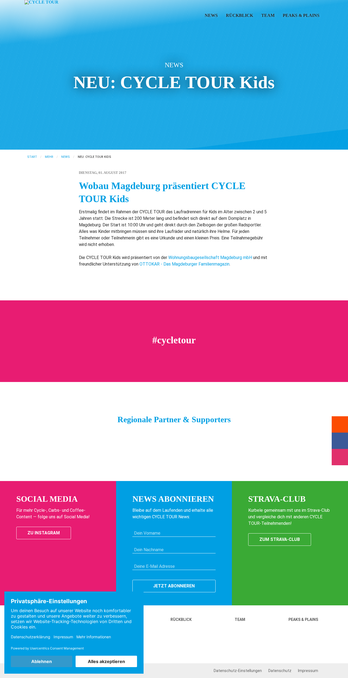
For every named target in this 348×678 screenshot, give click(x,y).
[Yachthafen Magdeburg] (276, 433)
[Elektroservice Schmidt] (249, 433)
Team (268, 15)
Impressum (308, 670)
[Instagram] (340, 457)
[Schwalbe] (113, 433)
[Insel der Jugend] (221, 433)
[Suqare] (235, 433)
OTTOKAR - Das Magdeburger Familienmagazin (184, 264)
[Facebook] (340, 441)
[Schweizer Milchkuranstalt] (194, 433)
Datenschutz (279, 670)
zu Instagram (43, 532)
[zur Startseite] (48, 20)
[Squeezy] (126, 433)
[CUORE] (140, 433)
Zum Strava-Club (279, 539)
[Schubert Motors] (85, 433)
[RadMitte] (99, 433)
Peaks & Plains (301, 15)
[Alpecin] (181, 433)
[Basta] (167, 433)
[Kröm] (153, 433)
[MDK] (72, 433)
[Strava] (340, 424)
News (211, 15)
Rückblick (239, 15)
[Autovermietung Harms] (262, 433)
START (32, 157)
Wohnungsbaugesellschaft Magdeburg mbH (210, 257)
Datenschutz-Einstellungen (238, 670)
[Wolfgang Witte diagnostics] (208, 433)
